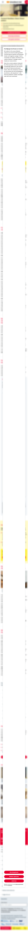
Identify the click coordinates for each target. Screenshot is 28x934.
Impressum (10, 885)
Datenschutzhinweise (19, 884)
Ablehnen (14, 881)
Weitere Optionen (14, 876)
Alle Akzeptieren (14, 872)
